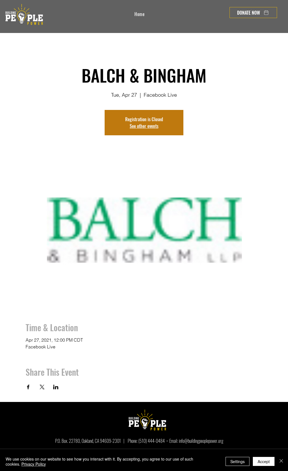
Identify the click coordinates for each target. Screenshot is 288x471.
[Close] (281, 461)
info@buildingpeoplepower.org (201, 440)
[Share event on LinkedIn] (55, 387)
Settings (237, 461)
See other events (144, 126)
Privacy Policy (33, 464)
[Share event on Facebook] (28, 387)
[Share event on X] (42, 387)
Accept (264, 461)
